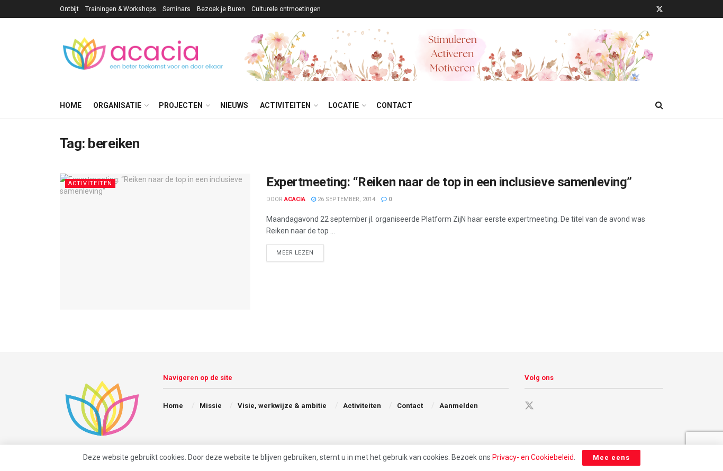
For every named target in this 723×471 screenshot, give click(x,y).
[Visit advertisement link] (453, 55)
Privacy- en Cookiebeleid (533, 457)
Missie (211, 406)
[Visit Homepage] (144, 55)
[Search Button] (659, 105)
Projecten (181, 105)
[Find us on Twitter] (659, 9)
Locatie (343, 105)
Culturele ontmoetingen (286, 9)
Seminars (176, 9)
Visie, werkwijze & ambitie (282, 406)
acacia (294, 199)
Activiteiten (285, 105)
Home (71, 105)
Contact (394, 105)
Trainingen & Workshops (120, 9)
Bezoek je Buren (221, 9)
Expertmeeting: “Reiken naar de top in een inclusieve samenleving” (449, 182)
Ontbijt (69, 9)
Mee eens (611, 457)
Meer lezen (300, 252)
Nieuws (234, 105)
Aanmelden (458, 406)
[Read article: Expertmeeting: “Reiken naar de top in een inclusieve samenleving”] (155, 242)
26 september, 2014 (345, 199)
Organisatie (117, 105)
